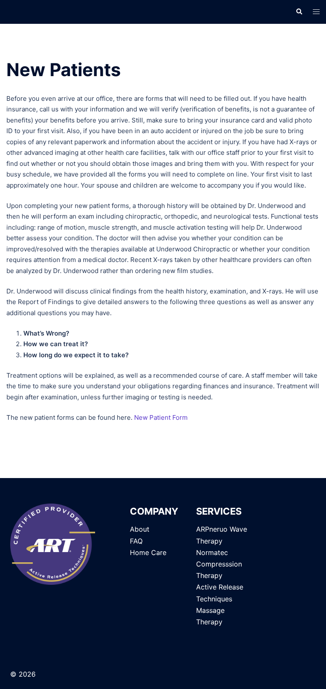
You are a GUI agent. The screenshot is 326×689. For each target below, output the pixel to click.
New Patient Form (161, 417)
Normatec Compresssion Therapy (219, 564)
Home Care (148, 552)
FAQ (136, 541)
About (139, 529)
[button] (298, 12)
